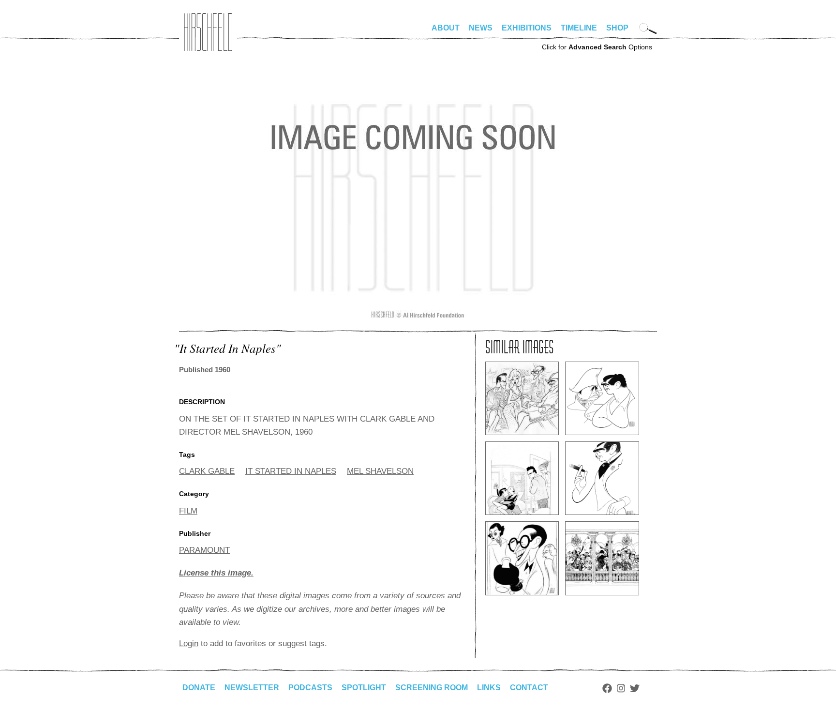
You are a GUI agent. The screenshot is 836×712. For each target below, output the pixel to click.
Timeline (579, 28)
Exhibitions (527, 28)
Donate (198, 687)
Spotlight (364, 687)
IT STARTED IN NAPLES (290, 471)
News (481, 28)
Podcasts (310, 687)
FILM (188, 510)
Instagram (621, 688)
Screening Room (431, 687)
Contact (529, 687)
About (446, 28)
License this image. (216, 572)
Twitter (635, 688)
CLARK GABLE (207, 471)
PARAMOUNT (204, 550)
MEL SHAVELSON (380, 471)
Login (188, 643)
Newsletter (251, 687)
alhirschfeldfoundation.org (208, 32)
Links (489, 687)
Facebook (607, 688)
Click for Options (597, 47)
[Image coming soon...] (418, 317)
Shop (617, 28)
